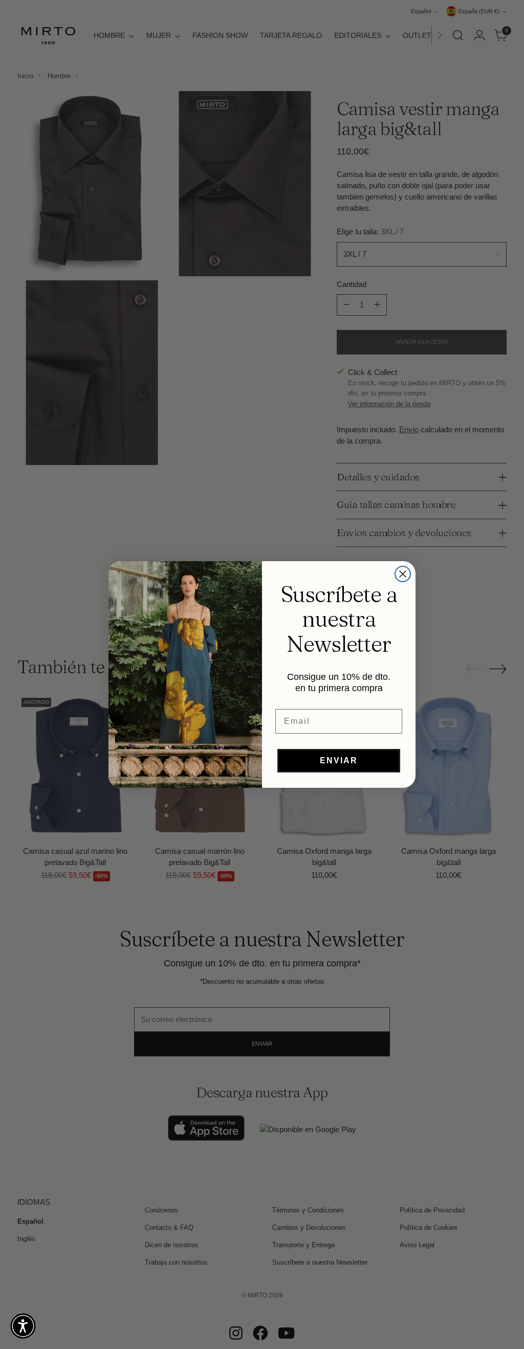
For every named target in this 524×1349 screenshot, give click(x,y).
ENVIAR (339, 760)
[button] (23, 1326)
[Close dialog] (402, 574)
